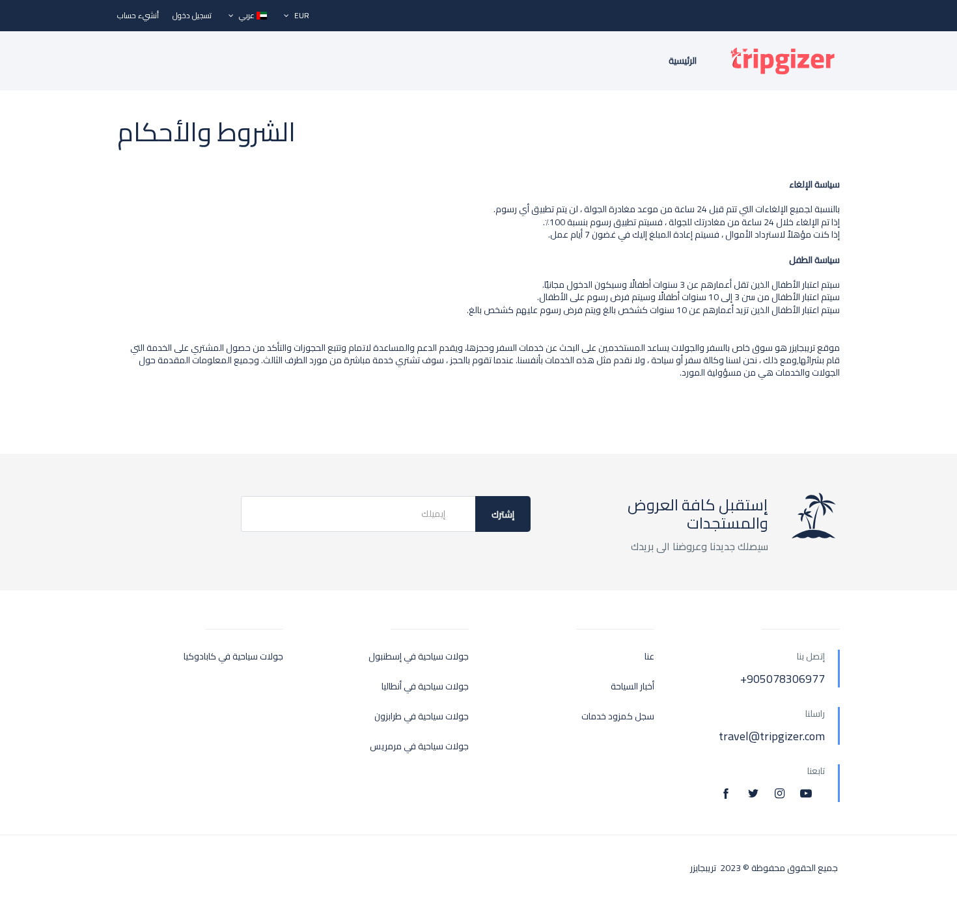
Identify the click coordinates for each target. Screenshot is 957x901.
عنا (649, 656)
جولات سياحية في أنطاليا (425, 686)
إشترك (503, 514)
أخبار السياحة (632, 686)
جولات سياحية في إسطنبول (418, 656)
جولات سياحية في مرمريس (419, 746)
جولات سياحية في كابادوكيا (233, 656)
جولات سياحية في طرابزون (421, 716)
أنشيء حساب (138, 15)
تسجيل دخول (192, 15)
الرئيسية (683, 60)
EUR (300, 15)
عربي (247, 15)
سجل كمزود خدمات (617, 716)
